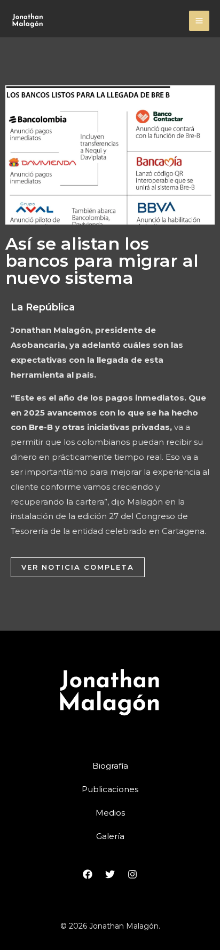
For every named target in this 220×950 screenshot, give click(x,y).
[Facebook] (87, 874)
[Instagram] (132, 874)
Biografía (110, 766)
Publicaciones (110, 789)
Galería (110, 836)
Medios (110, 813)
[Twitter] (110, 874)
